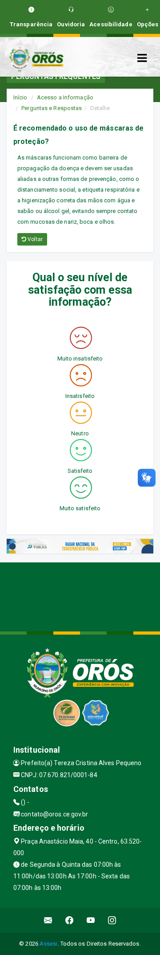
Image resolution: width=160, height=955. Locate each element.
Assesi (49, 943)
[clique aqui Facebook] (69, 920)
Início (20, 97)
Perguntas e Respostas (51, 108)
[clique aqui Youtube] (91, 920)
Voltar (34, 239)
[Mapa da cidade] (80, 595)
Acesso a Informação (65, 97)
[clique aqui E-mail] (48, 920)
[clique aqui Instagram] (112, 920)
